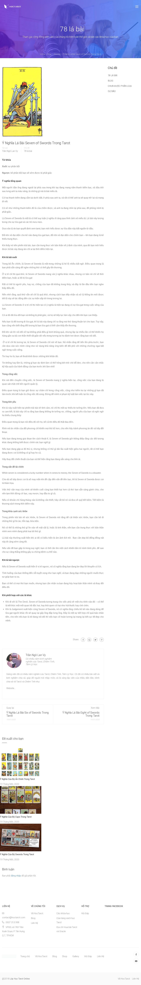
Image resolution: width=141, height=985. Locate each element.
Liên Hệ (34, 923)
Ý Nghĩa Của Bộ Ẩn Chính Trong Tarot (17, 779)
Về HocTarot (37, 913)
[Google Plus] (89, 640)
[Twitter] (95, 640)
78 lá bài (28, 151)
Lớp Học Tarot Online (20, 978)
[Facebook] (83, 640)
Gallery (75, 956)
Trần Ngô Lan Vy (10, 151)
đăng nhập (16, 875)
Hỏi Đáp (85, 913)
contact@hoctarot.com (13, 917)
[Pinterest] (102, 640)
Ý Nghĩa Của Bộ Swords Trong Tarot (17, 854)
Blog (110, 80)
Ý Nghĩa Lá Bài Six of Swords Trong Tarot (27, 714)
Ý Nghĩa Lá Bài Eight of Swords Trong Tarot (80, 714)
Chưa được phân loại (120, 86)
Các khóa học (63, 913)
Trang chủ (25, 956)
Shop (64, 956)
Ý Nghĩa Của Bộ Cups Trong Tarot (16, 817)
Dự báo (112, 91)
